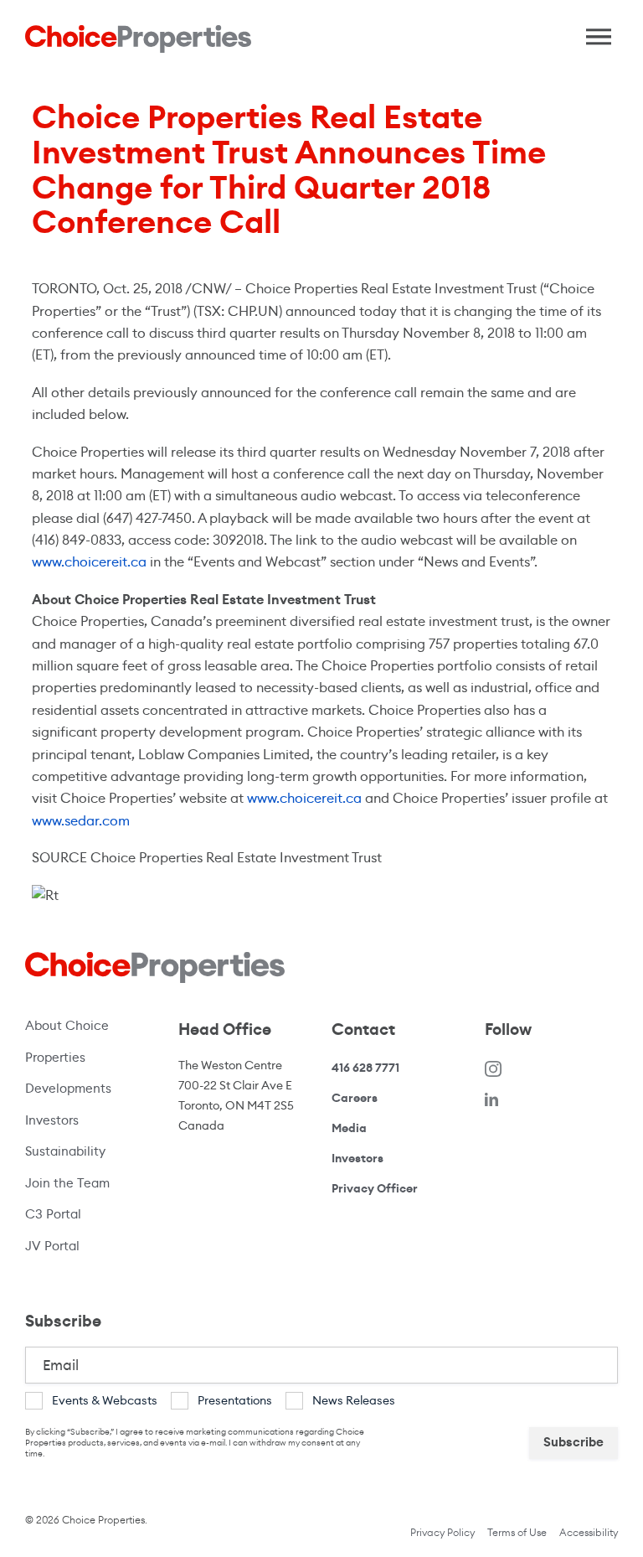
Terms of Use (517, 1532)
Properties (55, 1057)
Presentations (235, 1400)
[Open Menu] (593, 33)
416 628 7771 (365, 1068)
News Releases (353, 1400)
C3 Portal (53, 1214)
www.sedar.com (81, 821)
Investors (52, 1120)
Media (349, 1128)
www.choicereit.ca (89, 562)
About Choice (67, 1025)
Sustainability (65, 1151)
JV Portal (83, 1245)
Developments (68, 1088)
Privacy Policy (442, 1532)
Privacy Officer (375, 1188)
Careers (355, 1097)
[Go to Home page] (138, 39)
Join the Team (67, 1183)
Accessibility (588, 1532)
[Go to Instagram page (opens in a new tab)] (493, 1068)
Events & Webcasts (104, 1400)
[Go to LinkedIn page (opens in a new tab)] (491, 1098)
